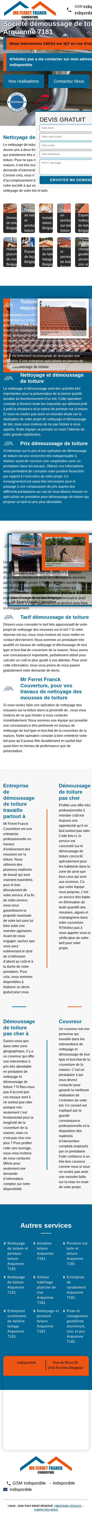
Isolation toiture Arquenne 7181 (45, 1251)
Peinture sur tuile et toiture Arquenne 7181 (77, 1254)
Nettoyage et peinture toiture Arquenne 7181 (48, 1321)
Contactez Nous (69, 81)
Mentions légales (68, 1506)
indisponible (21, 65)
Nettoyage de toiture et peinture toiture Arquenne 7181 (17, 1256)
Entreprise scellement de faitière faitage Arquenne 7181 (16, 1323)
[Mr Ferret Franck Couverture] (30, 9)
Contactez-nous (46, 1509)
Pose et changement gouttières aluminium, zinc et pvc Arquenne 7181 (77, 1326)
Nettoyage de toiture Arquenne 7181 (16, 1284)
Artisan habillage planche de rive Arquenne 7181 (46, 1289)
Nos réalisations (24, 81)
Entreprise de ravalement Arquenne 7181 (76, 1287)
